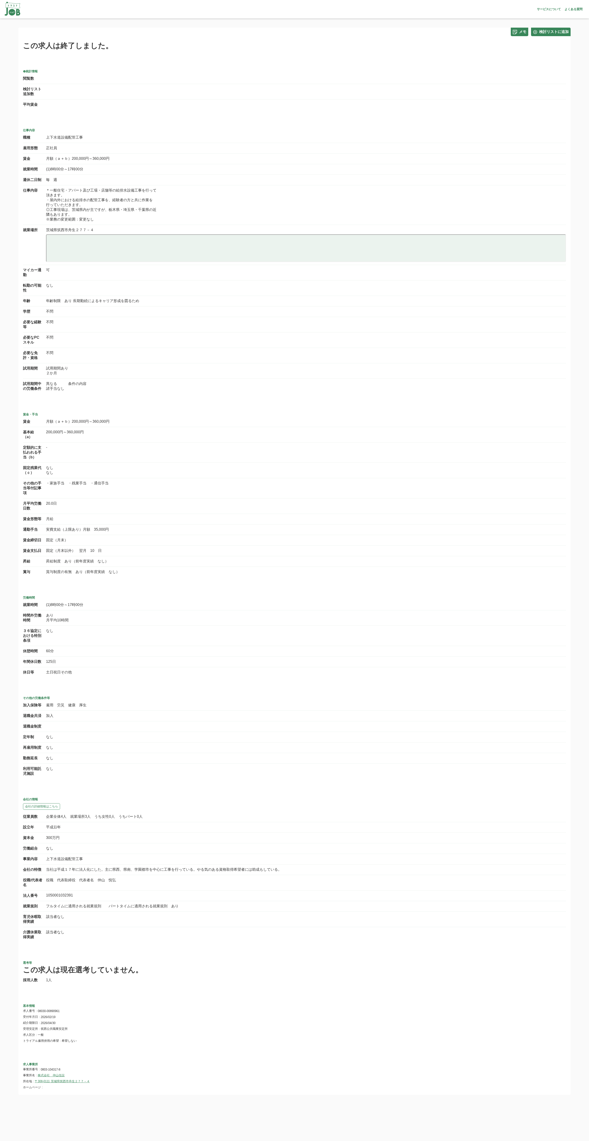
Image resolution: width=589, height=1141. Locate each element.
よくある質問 (574, 9)
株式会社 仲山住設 (51, 1075)
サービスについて (549, 9)
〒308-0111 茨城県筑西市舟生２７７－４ (62, 1081)
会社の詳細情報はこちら (41, 806)
